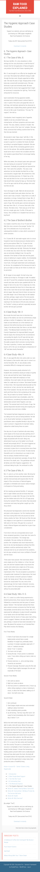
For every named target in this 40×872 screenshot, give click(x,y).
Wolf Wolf (7, 851)
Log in (29, 867)
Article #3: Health (13, 796)
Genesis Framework (30, 864)
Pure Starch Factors (10, 847)
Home (5, 766)
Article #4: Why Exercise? (15, 798)
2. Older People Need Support (16, 776)
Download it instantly (20, 46)
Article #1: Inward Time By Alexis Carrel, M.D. (21, 788)
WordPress (23, 867)
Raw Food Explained (20, 6)
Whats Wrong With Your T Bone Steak (15, 855)
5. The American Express (15, 784)
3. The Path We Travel (14, 779)
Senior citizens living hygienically (28, 828)
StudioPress (14, 867)
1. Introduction (12, 774)
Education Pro (19, 864)
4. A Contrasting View (14, 781)
